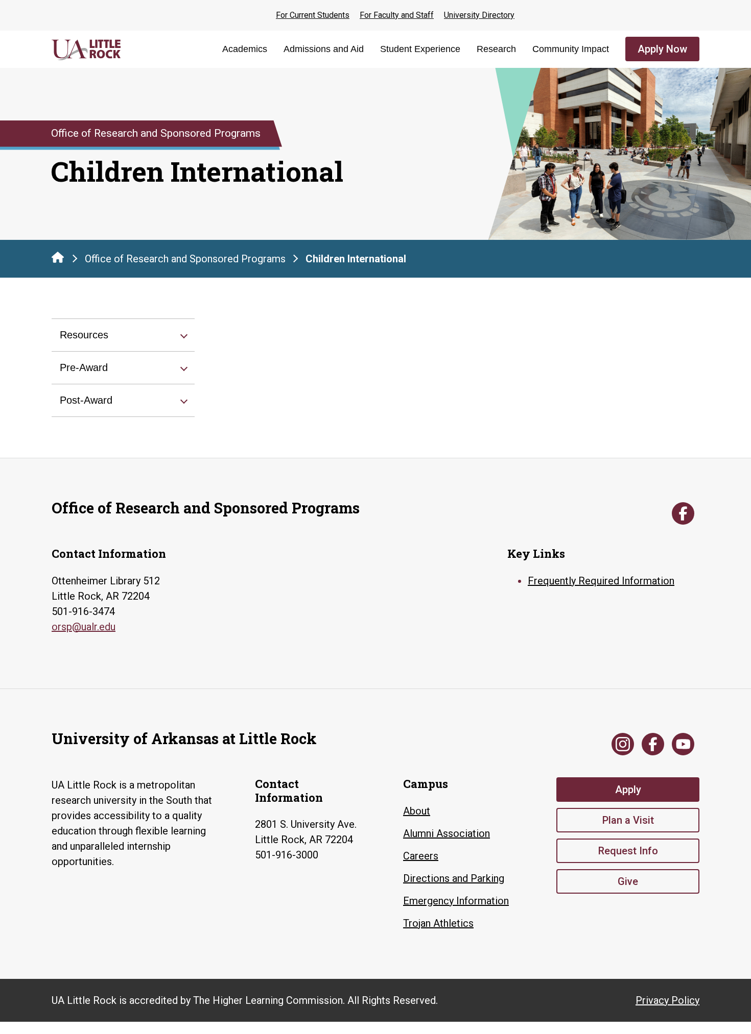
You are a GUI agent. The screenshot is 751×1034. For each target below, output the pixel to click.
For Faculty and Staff (397, 15)
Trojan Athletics (438, 923)
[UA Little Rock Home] (58, 257)
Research (496, 49)
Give (628, 881)
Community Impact (570, 49)
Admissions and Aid (324, 49)
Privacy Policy (667, 1000)
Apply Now (662, 49)
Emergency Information (456, 901)
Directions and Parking (453, 878)
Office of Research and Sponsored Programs (185, 259)
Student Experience (420, 49)
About (416, 811)
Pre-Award (84, 367)
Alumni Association (446, 833)
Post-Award (86, 400)
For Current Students (312, 15)
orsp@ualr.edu (83, 627)
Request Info (628, 851)
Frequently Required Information (601, 581)
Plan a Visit (628, 820)
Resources (84, 334)
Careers (420, 856)
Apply (628, 789)
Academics (244, 49)
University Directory (479, 15)
